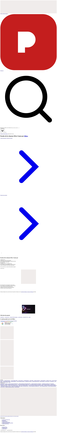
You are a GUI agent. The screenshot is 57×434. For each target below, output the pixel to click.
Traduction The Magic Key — (36, 386)
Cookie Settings (4, 428)
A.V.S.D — (53, 380)
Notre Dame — (11, 380)
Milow (26, 136)
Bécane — (29, 380)
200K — (34, 380)
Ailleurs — (10, 381)
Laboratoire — (40, 380)
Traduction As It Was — (10, 386)
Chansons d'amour (4, 421)
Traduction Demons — (49, 384)
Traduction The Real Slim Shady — (27, 383)
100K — (18, 380)
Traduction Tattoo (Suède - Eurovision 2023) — (23, 386)
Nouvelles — (44, 381)
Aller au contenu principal (4, 13)
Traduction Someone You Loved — (15, 384)
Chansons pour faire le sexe (6, 419)
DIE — (54, 381)
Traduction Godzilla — (42, 385)
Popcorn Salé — (38, 381)
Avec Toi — (7, 382)
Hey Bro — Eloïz (22, 317)
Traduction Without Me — (16, 383)
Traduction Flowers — (17, 385)
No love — (49, 381)
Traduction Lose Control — (6, 385)
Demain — (2, 382)
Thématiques (2, 128)
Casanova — (23, 380)
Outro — (4, 381)
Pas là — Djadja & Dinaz (11, 317)
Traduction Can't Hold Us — (42, 383)
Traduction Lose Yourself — (5, 383)
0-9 (17, 416)
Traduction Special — (47, 386)
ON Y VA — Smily (28, 317)
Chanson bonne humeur (5, 423)
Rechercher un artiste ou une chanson (5, 127)
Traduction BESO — (30, 385)
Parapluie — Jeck (17, 317)
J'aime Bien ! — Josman (3, 317)
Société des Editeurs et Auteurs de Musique (27, 291)
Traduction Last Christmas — (38, 384)
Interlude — (17, 381)
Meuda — (45, 380)
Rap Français (4, 420)
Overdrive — (25, 381)
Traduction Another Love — (27, 384)
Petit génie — (3, 380)
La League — (31, 381)
